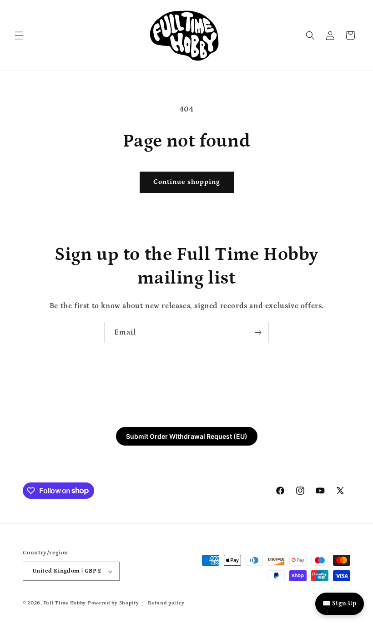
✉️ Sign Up (340, 603)
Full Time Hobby (64, 603)
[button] (19, 35)
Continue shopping (186, 182)
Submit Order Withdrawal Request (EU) (186, 436)
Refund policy (166, 603)
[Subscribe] (258, 332)
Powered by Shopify (113, 603)
